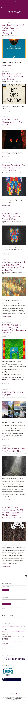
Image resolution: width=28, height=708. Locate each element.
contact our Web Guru (22, 700)
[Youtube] (16, 694)
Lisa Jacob (19, 127)
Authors (15, 517)
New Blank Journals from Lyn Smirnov (13, 393)
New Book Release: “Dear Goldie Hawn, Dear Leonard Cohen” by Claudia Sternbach (14, 329)
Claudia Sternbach (17, 335)
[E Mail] (13, 694)
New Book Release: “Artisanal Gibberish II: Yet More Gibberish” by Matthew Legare (12, 511)
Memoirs (15, 35)
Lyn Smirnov (20, 397)
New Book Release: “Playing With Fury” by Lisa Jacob (12, 122)
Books (15, 127)
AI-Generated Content (17, 617)
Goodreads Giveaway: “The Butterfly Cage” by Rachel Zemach (13, 167)
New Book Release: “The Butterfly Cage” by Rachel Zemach (12, 216)
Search (5, 590)
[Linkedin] (18, 694)
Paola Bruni (20, 272)
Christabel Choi (17, 81)
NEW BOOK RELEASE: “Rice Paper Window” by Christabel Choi (12, 76)
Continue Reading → (6, 65)
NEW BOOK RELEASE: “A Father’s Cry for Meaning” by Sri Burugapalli (13, 29)
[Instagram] (11, 694)
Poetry (22, 127)
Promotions (20, 172)
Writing (24, 397)
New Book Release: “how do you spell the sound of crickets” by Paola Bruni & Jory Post (14, 266)
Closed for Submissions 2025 (8, 647)
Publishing (20, 221)
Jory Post (15, 272)
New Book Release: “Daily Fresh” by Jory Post (13, 449)
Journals (15, 397)
